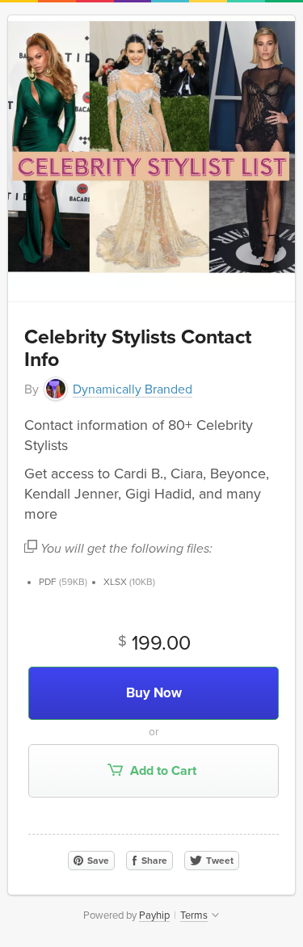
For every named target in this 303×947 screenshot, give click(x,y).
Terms (194, 915)
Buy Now (154, 692)
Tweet (219, 860)
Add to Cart (161, 771)
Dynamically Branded (132, 389)
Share (153, 860)
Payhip (154, 915)
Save (97, 860)
